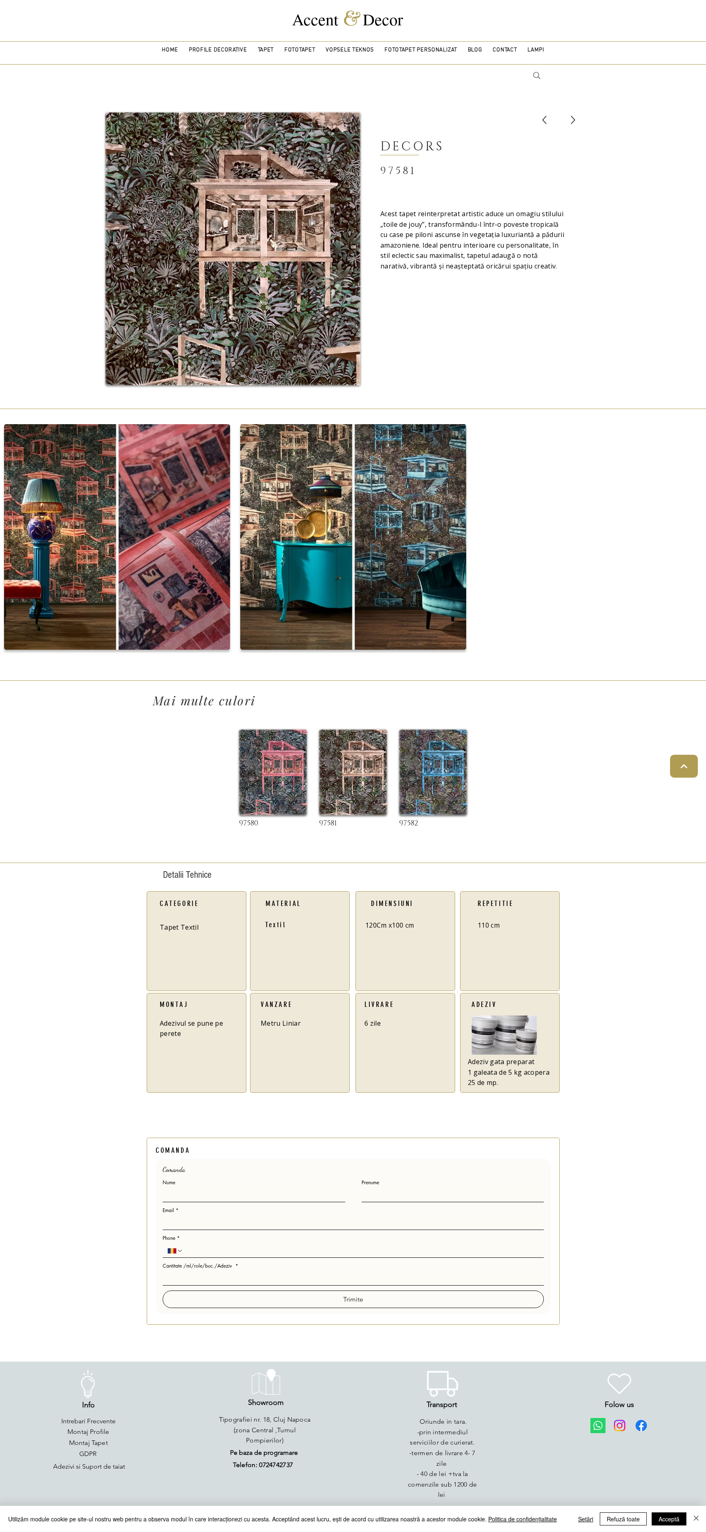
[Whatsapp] (597, 1425)
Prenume (370, 1182)
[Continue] (684, 766)
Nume (169, 1182)
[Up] (544, 120)
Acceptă (669, 1519)
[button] (218, 50)
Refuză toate (623, 1519)
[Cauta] (536, 75)
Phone (171, 1238)
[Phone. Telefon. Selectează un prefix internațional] (175, 1251)
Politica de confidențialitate (522, 1519)
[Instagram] (619, 1425)
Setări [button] (585, 1519)
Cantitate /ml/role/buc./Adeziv (200, 1266)
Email (171, 1210)
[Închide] (696, 1518)
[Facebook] (641, 1425)
